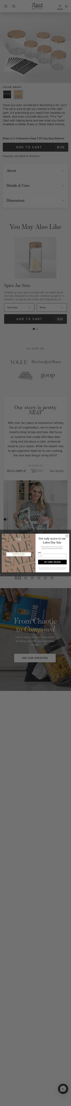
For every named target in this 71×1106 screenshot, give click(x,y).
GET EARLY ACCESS (52, 562)
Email (39, 552)
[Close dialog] (67, 535)
